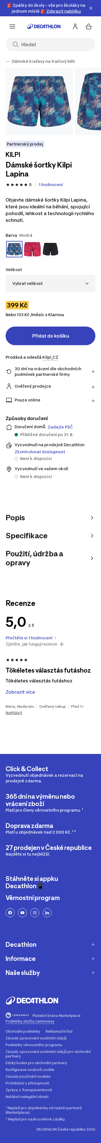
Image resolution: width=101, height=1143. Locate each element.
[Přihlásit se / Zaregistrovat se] (75, 26)
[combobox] (50, 283)
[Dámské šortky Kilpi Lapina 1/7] (39, 101)
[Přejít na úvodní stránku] (44, 26)
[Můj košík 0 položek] (88, 26)
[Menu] (12, 26)
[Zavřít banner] (90, 8)
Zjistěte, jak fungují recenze (31, 644)
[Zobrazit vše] (8, 61)
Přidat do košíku (50, 336)
